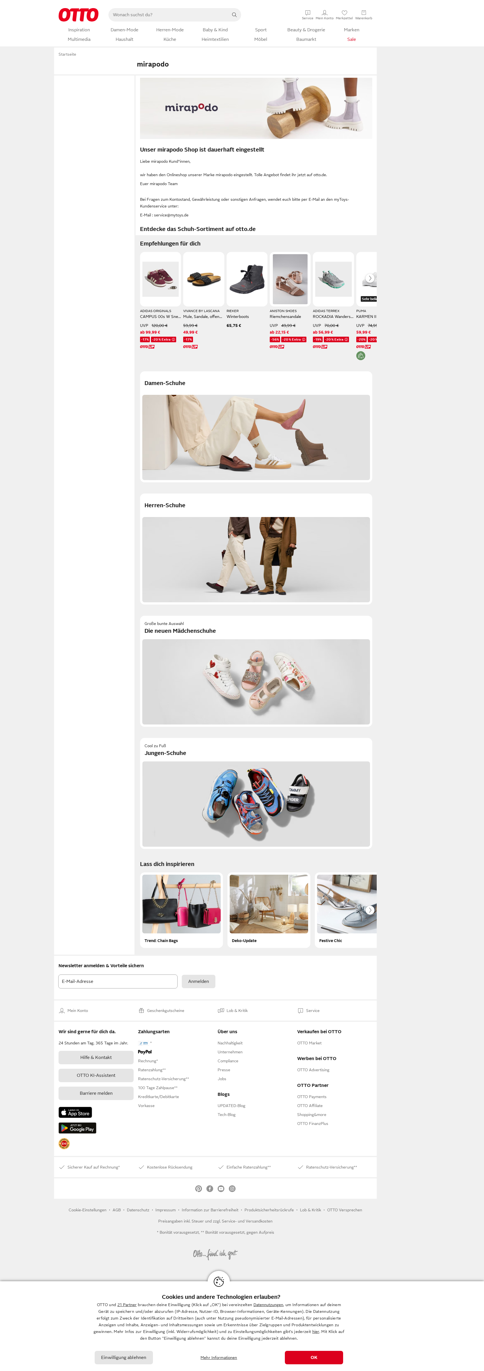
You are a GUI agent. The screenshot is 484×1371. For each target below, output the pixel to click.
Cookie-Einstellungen (87, 1210)
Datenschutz (138, 1210)
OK (314, 1357)
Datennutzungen (268, 1304)
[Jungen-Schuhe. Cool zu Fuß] (256, 793)
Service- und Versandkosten (247, 1221)
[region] (242, 1326)
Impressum (165, 1210)
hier (315, 1331)
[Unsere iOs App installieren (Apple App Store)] (75, 1112)
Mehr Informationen (219, 1357)
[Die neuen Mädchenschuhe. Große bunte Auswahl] (256, 671)
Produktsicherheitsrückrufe (269, 1210)
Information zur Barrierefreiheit (210, 1210)
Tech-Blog (227, 1114)
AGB (117, 1210)
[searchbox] (168, 15)
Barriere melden (96, 1093)
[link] (64, 1143)
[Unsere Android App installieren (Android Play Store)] (77, 1128)
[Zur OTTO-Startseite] (79, 15)
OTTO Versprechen (344, 1210)
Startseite (67, 54)
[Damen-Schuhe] (256, 426)
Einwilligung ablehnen (123, 1357)
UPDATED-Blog (231, 1105)
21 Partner (127, 1304)
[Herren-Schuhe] (256, 549)
